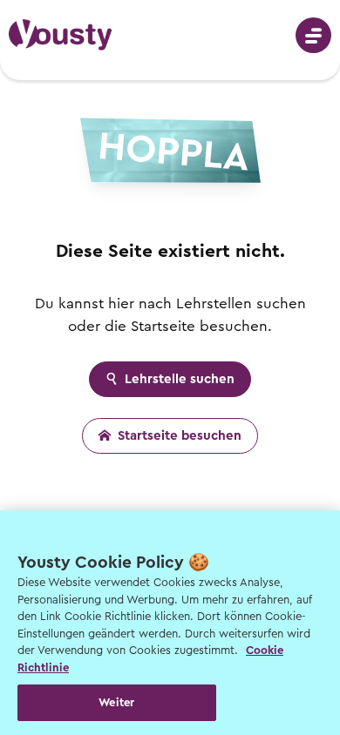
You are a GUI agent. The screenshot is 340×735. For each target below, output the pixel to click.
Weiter (116, 702)
